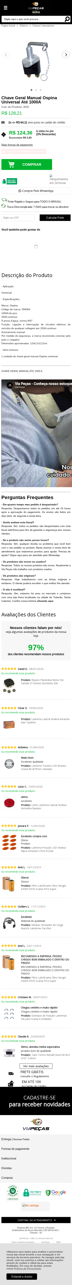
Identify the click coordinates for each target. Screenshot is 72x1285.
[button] (31, 90)
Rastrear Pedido (21, 1139)
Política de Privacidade (27, 1268)
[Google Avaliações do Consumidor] (35, 1206)
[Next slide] (66, 55)
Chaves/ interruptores (43, 25)
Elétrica (24, 25)
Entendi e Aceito (21, 1277)
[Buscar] (67, 19)
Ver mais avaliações (36, 1066)
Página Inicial (8, 25)
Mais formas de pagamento (17, 144)
